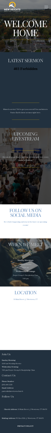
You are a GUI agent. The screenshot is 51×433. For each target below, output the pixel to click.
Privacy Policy (25, 426)
